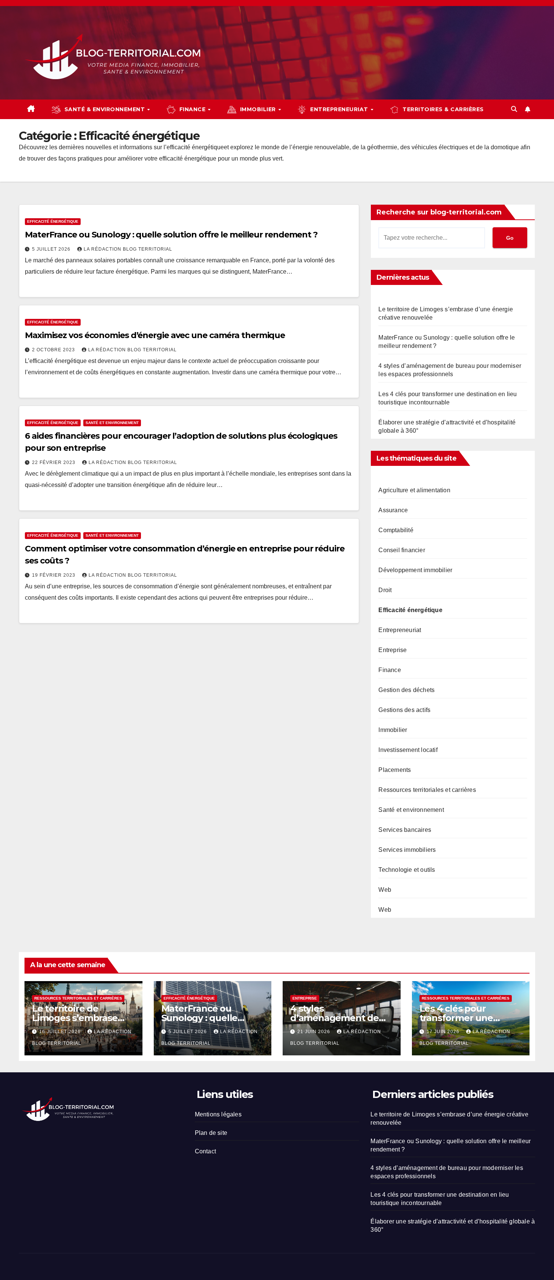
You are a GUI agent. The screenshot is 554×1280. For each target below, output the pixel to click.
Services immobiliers (407, 850)
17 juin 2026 (444, 1031)
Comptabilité (395, 530)
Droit (385, 590)
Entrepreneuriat (399, 630)
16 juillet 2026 (60, 1031)
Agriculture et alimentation (414, 490)
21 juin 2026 (314, 1031)
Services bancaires (404, 830)
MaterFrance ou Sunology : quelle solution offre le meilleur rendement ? (171, 235)
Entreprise (392, 650)
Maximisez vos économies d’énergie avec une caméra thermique (155, 335)
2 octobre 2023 (54, 349)
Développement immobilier (415, 570)
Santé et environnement (112, 423)
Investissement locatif (407, 750)
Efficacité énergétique (52, 221)
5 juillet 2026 (52, 249)
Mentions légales (218, 1114)
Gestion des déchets (406, 690)
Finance (389, 670)
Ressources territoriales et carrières (427, 790)
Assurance (393, 510)
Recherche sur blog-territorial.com (439, 212)
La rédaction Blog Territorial (128, 249)
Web (384, 890)
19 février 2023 (54, 575)
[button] (514, 109)
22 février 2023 (54, 462)
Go (510, 238)
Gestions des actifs (404, 710)
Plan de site (211, 1133)
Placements (394, 770)
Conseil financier (401, 550)
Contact (205, 1151)
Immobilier (392, 730)
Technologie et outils (406, 870)
